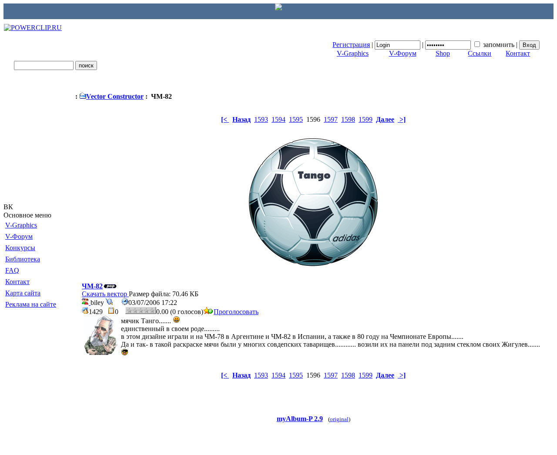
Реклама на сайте (30, 304)
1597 (331, 119)
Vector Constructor (115, 96)
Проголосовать (236, 311)
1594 (278, 119)
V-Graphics (353, 53)
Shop (443, 53)
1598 (348, 119)
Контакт (518, 53)
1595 (296, 119)
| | (425, 44)
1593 (261, 119)
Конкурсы (20, 247)
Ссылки (479, 53)
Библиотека (22, 259)
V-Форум (402, 53)
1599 (365, 119)
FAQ (12, 270)
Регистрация (351, 44)
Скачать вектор (105, 294)
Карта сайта (22, 293)
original (339, 419)
